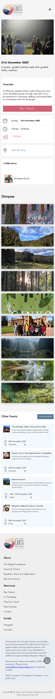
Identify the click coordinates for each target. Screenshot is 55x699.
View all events (45, 417)
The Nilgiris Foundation (15, 564)
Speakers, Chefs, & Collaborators (19, 574)
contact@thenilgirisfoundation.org (19, 667)
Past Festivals (10, 607)
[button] (50, 10)
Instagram (8, 625)
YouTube (8, 630)
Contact (8, 612)
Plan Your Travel (11, 602)
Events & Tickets (12, 569)
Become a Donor (12, 579)
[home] (11, 9)
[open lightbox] (27, 214)
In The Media (10, 597)
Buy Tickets (27, 108)
